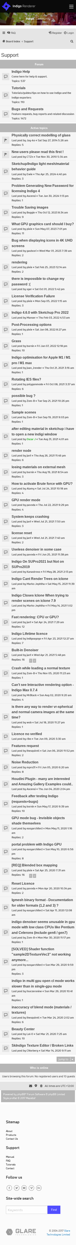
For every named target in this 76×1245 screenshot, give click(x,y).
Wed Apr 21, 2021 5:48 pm (49, 655)
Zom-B (31, 401)
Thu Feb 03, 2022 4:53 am (54, 317)
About (9, 1131)
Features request (25, 746)
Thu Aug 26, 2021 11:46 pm (50, 455)
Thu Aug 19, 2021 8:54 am (52, 472)
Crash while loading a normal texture (41, 668)
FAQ (8, 1160)
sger (29, 289)
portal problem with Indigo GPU (37, 844)
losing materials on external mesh (38, 467)
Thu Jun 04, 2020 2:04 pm (54, 789)
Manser (31, 317)
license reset (22, 533)
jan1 (29, 455)
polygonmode (35, 384)
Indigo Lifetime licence (30, 633)
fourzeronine (34, 991)
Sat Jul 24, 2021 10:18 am (52, 488)
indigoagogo (34, 638)
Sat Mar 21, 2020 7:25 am (51, 1034)
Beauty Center (23, 1029)
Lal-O (30, 1034)
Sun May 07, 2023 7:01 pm (51, 229)
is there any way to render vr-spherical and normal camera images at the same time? (43, 712)
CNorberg (32, 1050)
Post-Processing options (32, 324)
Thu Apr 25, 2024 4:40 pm (50, 174)
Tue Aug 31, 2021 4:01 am (53, 439)
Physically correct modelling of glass (41, 135)
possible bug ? (23, 396)
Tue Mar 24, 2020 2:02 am (58, 1017)
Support (10, 55)
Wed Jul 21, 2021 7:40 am (49, 538)
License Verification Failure (33, 296)
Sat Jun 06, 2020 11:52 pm (58, 751)
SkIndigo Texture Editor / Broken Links (42, 1045)
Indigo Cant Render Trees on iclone (40, 579)
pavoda (31, 505)
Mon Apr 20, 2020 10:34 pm (54, 888)
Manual (10, 1157)
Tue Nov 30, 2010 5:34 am (51, 157)
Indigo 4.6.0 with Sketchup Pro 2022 (40, 312)
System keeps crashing (30, 516)
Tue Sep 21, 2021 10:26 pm (53, 401)
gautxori (32, 251)
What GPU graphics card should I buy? (43, 224)
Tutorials (19, 88)
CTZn (30, 157)
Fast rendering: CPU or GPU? (35, 617)
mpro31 (31, 767)
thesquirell (33, 751)
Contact (10, 1168)
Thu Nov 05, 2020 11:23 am (54, 673)
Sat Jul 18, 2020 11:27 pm (49, 722)
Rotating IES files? (26, 379)
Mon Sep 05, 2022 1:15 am (51, 301)
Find (54, 1210)
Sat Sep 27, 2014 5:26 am (53, 140)
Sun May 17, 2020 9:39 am (53, 806)
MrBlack (32, 695)
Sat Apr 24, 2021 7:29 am (49, 622)
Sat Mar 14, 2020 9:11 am (56, 1050)
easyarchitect (35, 828)
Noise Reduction (25, 762)
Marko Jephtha (36, 584)
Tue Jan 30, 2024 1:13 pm (53, 196)
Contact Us (12, 1139)
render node (21, 450)
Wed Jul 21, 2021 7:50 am (49, 521)
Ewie (30, 174)
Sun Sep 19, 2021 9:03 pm (53, 417)
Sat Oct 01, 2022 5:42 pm (50, 289)
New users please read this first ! (38, 152)
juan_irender (34, 368)
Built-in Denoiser (25, 650)
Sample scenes (24, 412)
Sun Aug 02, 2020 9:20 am (55, 695)
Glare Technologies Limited (58, 1232)
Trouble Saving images (30, 207)
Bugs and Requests (27, 109)
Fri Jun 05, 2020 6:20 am (53, 767)
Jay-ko (31, 140)
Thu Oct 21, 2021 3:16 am (59, 368)
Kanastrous (33, 572)
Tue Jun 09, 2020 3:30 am (50, 739)
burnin (30, 346)
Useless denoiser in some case (36, 549)
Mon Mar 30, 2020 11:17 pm (54, 937)
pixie (29, 229)
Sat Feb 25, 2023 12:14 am (50, 267)
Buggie (31, 212)
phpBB (21, 1094)
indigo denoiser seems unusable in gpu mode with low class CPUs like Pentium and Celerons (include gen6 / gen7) (43, 927)
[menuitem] (11, 33)
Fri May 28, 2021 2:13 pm (58, 572)
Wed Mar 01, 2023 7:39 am (55, 251)
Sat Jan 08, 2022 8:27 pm (50, 329)
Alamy (30, 488)
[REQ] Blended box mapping (34, 865)
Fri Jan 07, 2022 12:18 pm (52, 346)
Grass (16, 341)
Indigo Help (21, 71)
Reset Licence (23, 883)
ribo (29, 739)
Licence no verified (27, 734)
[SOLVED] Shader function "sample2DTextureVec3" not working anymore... (41, 954)
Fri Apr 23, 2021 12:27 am (59, 638)
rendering (19, 262)
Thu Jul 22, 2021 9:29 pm (53, 505)
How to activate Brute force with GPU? (42, 483)
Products (11, 1135)
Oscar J (31, 439)
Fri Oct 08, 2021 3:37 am (60, 384)
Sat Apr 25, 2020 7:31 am (50, 870)
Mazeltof (30, 1098)
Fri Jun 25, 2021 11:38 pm (53, 554)
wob (29, 722)
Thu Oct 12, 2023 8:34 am (53, 212)
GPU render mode (26, 500)
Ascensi (31, 196)
